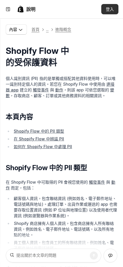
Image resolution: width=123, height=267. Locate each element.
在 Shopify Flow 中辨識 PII (39, 138)
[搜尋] (94, 256)
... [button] (47, 29)
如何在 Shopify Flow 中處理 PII (43, 146)
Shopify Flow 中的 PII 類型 (39, 131)
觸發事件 (41, 89)
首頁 (35, 29)
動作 (59, 89)
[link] (26, 9)
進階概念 (63, 29)
